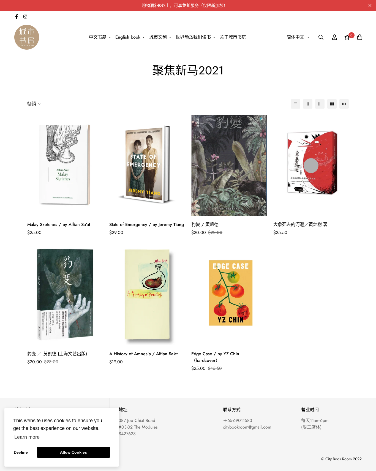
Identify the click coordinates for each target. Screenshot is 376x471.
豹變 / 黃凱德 (205, 224)
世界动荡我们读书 (193, 37)
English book (127, 37)
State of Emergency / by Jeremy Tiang (146, 224)
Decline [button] (21, 452)
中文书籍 (98, 37)
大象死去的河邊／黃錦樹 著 (300, 224)
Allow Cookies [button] (73, 452)
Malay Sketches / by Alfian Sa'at (58, 224)
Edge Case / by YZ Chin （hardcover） (215, 357)
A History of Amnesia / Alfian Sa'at (143, 354)
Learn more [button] (27, 437)
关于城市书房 (233, 37)
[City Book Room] (26, 37)
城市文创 (158, 37)
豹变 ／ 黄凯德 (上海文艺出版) (57, 354)
